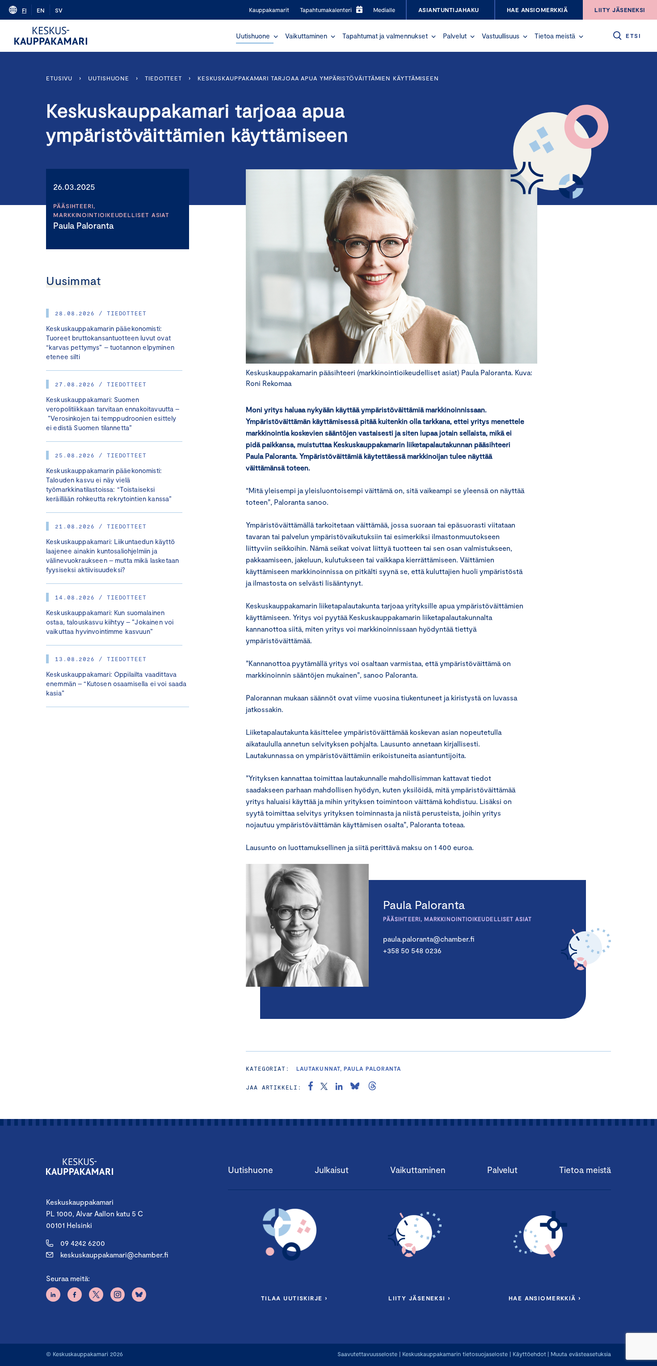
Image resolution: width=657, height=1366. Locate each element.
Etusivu (59, 78)
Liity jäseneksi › (419, 1298)
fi (24, 10)
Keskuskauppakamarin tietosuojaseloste (454, 1354)
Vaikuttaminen (306, 36)
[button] (275, 36)
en (41, 10)
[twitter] (324, 1087)
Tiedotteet (163, 78)
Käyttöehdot (529, 1354)
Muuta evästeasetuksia (581, 1354)
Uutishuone (253, 36)
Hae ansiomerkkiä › (545, 1298)
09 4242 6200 (82, 1243)
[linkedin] (339, 1087)
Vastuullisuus (500, 36)
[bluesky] (354, 1087)
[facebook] (310, 1087)
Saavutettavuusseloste (367, 1354)
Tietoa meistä (555, 36)
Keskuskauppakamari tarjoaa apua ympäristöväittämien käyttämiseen (320, 78)
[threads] (372, 1087)
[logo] (50, 36)
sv (59, 10)
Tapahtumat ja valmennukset (385, 36)
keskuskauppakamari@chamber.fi (114, 1254)
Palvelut (455, 36)
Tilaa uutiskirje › (294, 1298)
